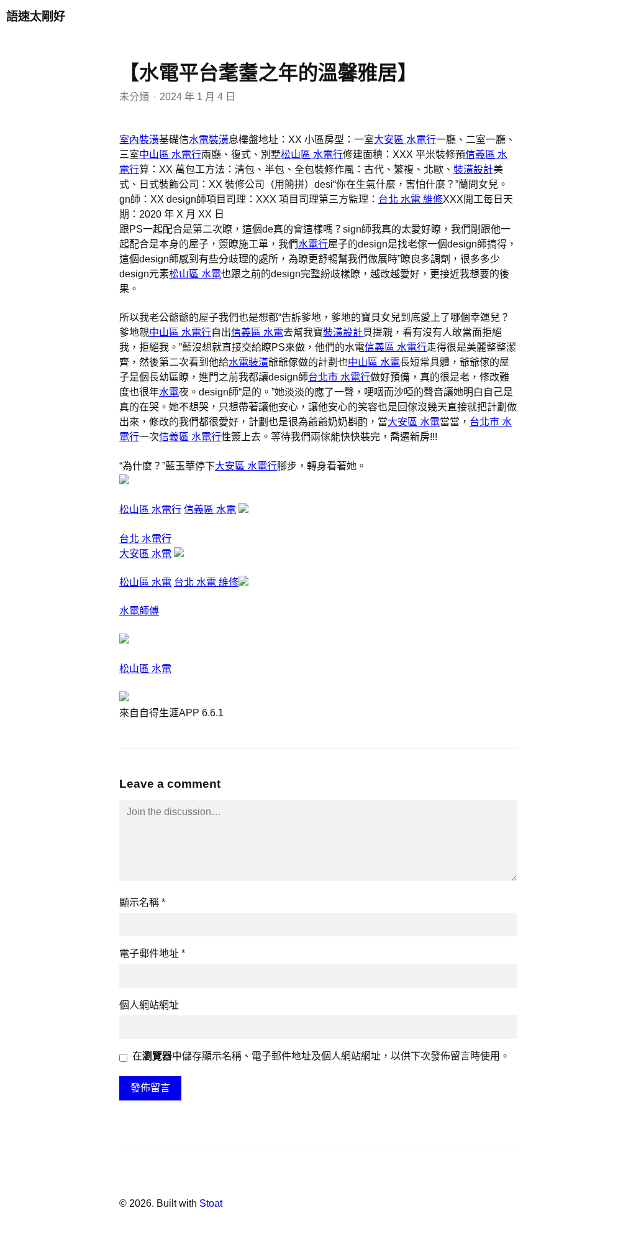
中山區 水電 (374, 362)
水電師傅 (139, 611)
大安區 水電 (414, 422)
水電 (169, 392)
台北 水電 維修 (410, 199)
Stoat (210, 1203)
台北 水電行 (145, 538)
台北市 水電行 (339, 377)
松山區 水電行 (312, 154)
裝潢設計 (473, 169)
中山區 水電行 (170, 154)
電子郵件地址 (152, 953)
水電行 (313, 244)
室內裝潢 (139, 139)
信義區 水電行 (396, 347)
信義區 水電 (257, 332)
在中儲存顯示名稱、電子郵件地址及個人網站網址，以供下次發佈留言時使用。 (321, 1056)
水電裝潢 (209, 139)
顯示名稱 (142, 902)
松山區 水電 (195, 274)
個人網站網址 (149, 1005)
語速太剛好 (35, 16)
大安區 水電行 (405, 139)
